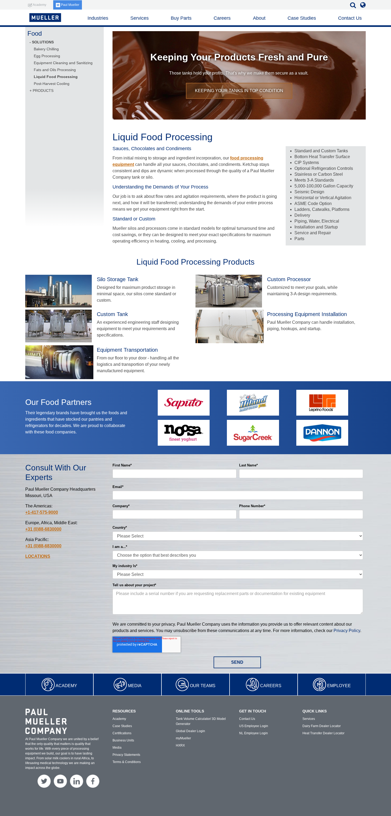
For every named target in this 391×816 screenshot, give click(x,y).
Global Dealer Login (190, 731)
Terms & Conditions (127, 762)
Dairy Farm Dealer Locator (321, 726)
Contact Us (350, 18)
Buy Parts (181, 18)
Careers (270, 685)
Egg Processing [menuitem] (47, 56)
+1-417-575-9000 (41, 512)
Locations (37, 556)
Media (135, 685)
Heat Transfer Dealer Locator (323, 733)
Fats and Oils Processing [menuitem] (55, 70)
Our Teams (202, 685)
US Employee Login (253, 726)
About (259, 18)
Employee (339, 685)
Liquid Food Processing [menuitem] (56, 77)
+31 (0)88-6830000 (43, 529)
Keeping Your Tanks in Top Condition (239, 90)
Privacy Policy (347, 630)
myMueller (183, 738)
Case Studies (302, 18)
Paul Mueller (69, 5)
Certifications (122, 733)
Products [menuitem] (43, 90)
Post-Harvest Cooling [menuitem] (51, 83)
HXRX (180, 745)
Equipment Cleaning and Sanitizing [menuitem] (63, 63)
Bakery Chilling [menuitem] (46, 49)
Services (139, 18)
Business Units (123, 740)
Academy (66, 685)
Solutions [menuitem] (43, 42)
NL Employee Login (253, 733)
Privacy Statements (126, 755)
